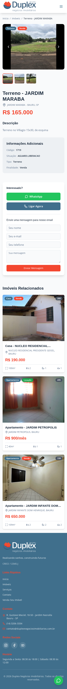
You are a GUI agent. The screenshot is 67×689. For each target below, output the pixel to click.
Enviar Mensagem (33, 268)
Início (5, 18)
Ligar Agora (36, 206)
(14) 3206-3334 (14, 623)
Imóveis (16, 18)
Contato (7, 594)
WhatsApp (35, 196)
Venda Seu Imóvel (12, 599)
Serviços (7, 589)
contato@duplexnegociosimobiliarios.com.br (31, 628)
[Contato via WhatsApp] (58, 680)
